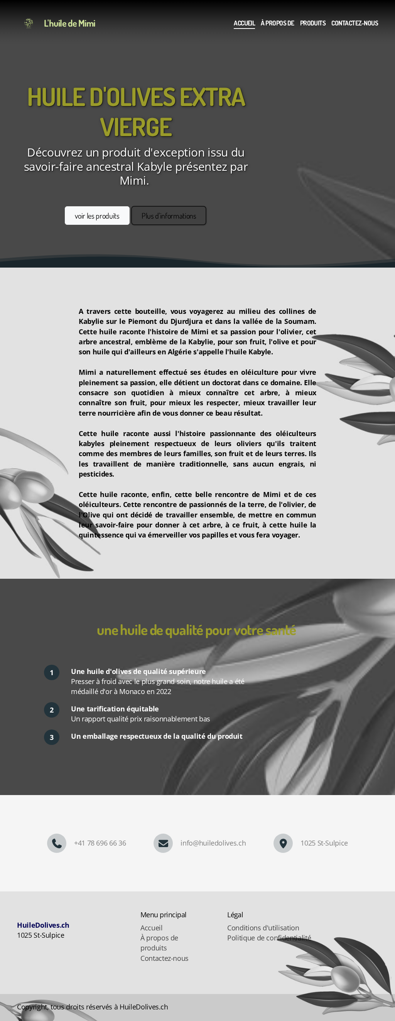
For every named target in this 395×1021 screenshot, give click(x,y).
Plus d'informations (169, 216)
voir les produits (97, 216)
